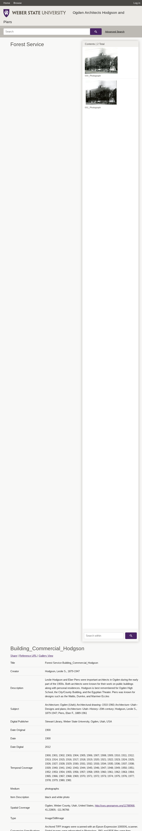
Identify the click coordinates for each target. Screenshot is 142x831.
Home (6, 3)
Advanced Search (115, 31)
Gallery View (46, 655)
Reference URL (28, 655)
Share (13, 655)
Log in (137, 3)
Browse (18, 3)
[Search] (96, 31)
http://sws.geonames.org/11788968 (114, 805)
